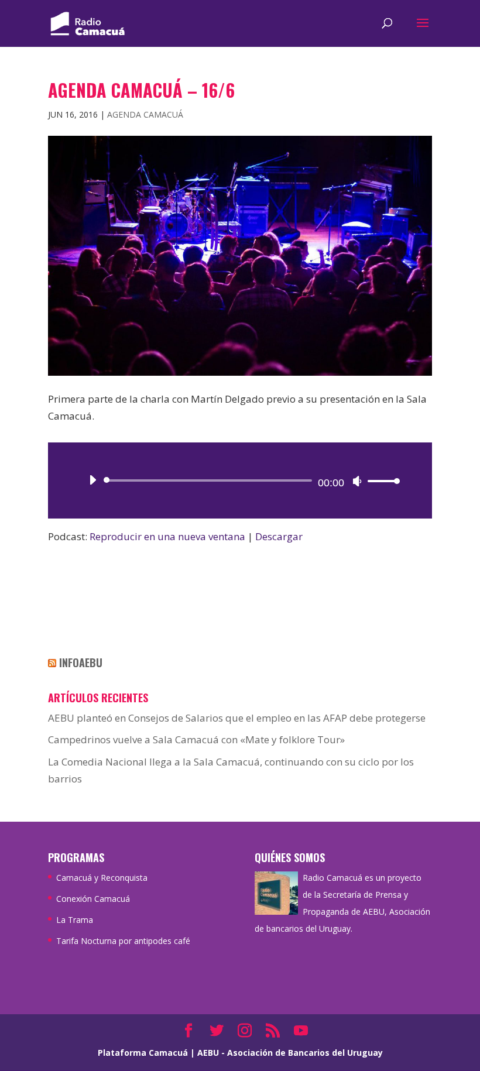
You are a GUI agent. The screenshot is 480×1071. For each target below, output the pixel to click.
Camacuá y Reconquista (102, 877)
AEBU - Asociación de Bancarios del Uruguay (290, 1052)
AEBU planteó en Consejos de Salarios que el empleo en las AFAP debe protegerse (237, 718)
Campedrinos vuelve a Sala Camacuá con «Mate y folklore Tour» (196, 739)
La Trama (74, 919)
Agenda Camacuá (145, 114)
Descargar (279, 536)
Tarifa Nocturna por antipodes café (123, 940)
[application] (240, 480)
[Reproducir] (92, 480)
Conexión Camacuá (93, 898)
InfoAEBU (80, 662)
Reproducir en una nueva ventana (167, 536)
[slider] (380, 480)
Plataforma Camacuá (143, 1052)
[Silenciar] (357, 481)
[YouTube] (301, 1031)
